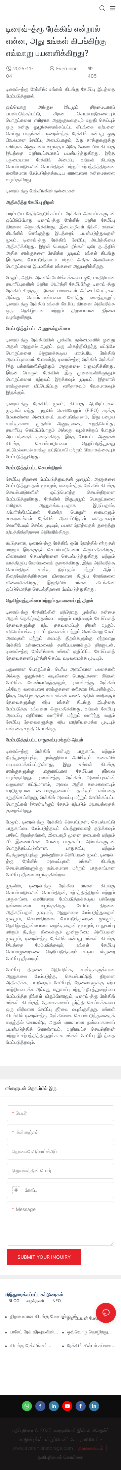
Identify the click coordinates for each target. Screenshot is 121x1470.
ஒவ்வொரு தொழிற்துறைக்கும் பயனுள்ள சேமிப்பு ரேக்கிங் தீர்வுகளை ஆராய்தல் (91, 1331)
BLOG (13, 1300)
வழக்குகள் (35, 1300)
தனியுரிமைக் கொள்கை (60, 1457)
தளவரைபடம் (91, 1448)
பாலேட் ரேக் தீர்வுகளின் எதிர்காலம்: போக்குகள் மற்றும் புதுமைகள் (34, 1331)
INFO (56, 1300)
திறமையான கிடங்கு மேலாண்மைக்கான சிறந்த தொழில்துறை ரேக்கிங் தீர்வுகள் (47, 1316)
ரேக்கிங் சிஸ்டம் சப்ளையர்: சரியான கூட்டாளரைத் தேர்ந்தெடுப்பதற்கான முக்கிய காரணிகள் (91, 1345)
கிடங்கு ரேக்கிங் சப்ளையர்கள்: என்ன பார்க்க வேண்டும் (34, 1345)
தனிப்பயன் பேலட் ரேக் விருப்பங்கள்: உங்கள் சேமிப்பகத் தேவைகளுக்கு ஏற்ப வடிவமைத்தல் (91, 1318)
